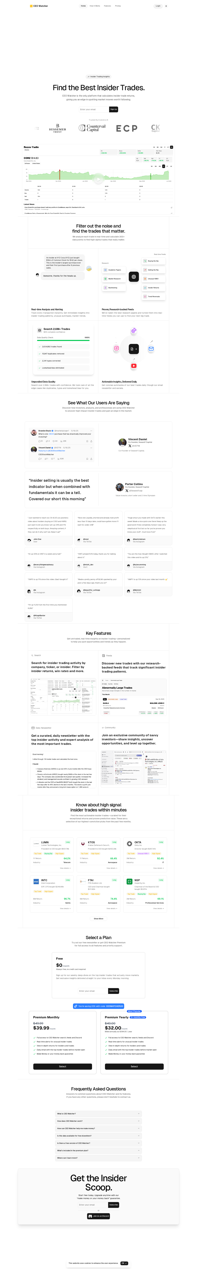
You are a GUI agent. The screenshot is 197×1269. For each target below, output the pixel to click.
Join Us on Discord (101, 1216)
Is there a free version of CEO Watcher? (73, 1143)
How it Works (95, 6)
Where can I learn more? (67, 1158)
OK (123, 1263)
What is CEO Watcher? (66, 1114)
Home (83, 6)
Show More (98, 919)
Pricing (118, 6)
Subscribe (113, 991)
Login (158, 6)
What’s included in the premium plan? (72, 1151)
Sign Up (113, 109)
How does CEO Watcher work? (69, 1121)
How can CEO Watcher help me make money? (76, 1128)
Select (62, 1066)
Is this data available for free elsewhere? (74, 1136)
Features (107, 6)
